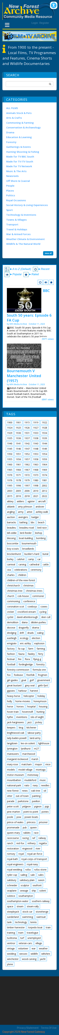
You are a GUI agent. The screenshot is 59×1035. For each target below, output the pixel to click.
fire (19, 659)
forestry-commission (18, 669)
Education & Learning (19, 137)
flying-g (37, 659)
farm (30, 648)
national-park (14, 785)
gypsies (11, 690)
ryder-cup (12, 874)
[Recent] (40, 282)
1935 (9, 438)
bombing (41, 538)
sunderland (13, 916)
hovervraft (27, 711)
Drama (10, 132)
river (38, 848)
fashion (11, 653)
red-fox (20, 843)
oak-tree (35, 790)
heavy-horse (13, 696)
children (22, 575)
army (20, 511)
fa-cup (21, 648)
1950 (9, 454)
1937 (27, 438)
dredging (11, 632)
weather (43, 948)
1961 (18, 464)
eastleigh (12, 638)
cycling (42, 611)
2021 (35, 496)
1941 (18, 443)
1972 (27, 475)
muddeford (30, 780)
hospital (31, 706)
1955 (9, 459)
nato (26, 785)
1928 (44, 427)
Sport (9, 210)
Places (10, 190)
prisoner (43, 822)
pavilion (36, 801)
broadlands (28, 548)
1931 (27, 432)
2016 (18, 496)
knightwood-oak (15, 732)
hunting (40, 711)
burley (10, 559)
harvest (34, 690)
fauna (21, 653)
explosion (39, 643)
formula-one (39, 669)
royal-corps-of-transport (34, 859)
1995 (9, 485)
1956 (18, 459)
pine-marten (13, 811)
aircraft (42, 501)
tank (9, 922)
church (10, 596)
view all (48, 253)
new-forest (13, 790)
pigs (47, 806)
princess (31, 822)
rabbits (26, 832)
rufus (28, 869)
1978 (18, 480)
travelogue (32, 932)
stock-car (27, 911)
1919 (35, 422)
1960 (9, 464)
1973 (35, 475)
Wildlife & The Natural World (23, 243)
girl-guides (12, 680)
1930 (18, 432)
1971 (18, 475)
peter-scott (13, 806)
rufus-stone (40, 869)
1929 (9, 432)
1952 (27, 454)
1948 (35, 448)
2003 (9, 490)
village (38, 943)
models (11, 769)
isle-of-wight (37, 717)
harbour (22, 690)
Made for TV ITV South (19, 161)
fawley (31, 653)
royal (21, 853)
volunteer (23, 948)
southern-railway (40, 901)
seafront (37, 885)
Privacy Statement (28, 1028)
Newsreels (12, 176)
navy (35, 785)
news (25, 790)
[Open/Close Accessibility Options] (54, 5)
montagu (41, 769)
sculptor (25, 885)
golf (32, 680)
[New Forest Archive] (29, 11)
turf (22, 937)
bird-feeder (26, 532)
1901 (18, 422)
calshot (21, 559)
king (21, 727)
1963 (35, 464)
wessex (23, 953)
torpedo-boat (35, 927)
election (36, 638)
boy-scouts (13, 548)
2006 (27, 490)
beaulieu (11, 527)
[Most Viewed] (45, 282)
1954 (44, 454)
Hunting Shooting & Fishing (22, 151)
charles (11, 575)
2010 (35, 490)
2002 (44, 485)
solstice (11, 895)
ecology (24, 638)
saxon (41, 880)
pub (25, 827)
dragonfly (24, 627)
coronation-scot (15, 606)
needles (45, 785)
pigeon (37, 806)
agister (31, 501)
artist (29, 511)
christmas (28, 585)
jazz (29, 722)
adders (20, 501)
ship (34, 890)
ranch (10, 843)
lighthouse (43, 743)
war (34, 948)
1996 (18, 485)
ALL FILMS (12, 108)
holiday (41, 696)
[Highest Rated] (51, 282)
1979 (27, 480)
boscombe (12, 543)
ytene (10, 964)
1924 (9, 427)
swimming (27, 916)
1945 (9, 448)
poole (10, 816)
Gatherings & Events (18, 146)
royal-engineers (15, 864)
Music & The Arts (16, 171)
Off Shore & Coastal (18, 180)
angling (11, 511)
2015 (9, 496)
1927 (35, 427)
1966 (18, 469)
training (11, 932)
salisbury (11, 880)
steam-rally (33, 906)
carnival (11, 564)
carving (22, 564)
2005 (18, 490)
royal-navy (32, 864)
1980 (35, 480)
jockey (38, 722)
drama (35, 627)
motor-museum (15, 774)
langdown (12, 743)
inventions (21, 717)
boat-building (26, 538)
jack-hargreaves (15, 722)
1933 (35, 432)
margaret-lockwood (17, 759)
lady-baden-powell (16, 738)
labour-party (34, 732)
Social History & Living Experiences (27, 205)
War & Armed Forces (18, 234)
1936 (18, 438)
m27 (36, 748)
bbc (33, 522)
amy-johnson (25, 506)
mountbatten (14, 780)
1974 (44, 475)
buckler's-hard (31, 553)
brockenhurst (14, 553)
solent (42, 890)
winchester (13, 959)
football (11, 664)
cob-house (23, 596)
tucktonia (12, 937)
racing (25, 838)
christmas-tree (14, 590)
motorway (32, 774)
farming (41, 648)
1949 (44, 448)
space (10, 906)
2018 (27, 496)
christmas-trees (34, 590)
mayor (38, 764)
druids (30, 632)
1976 (9, 480)
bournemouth (29, 543)
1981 (44, 480)
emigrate (12, 643)
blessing (11, 538)
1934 (44, 432)
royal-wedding (14, 869)
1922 (44, 422)
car (39, 559)
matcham (26, 764)
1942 (27, 443)
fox (8, 674)
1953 (35, 454)
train (48, 927)
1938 (35, 438)
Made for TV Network (19, 166)
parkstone (23, 801)
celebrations (20, 569)
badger (35, 517)
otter (9, 795)
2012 (44, 490)
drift (22, 632)
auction (11, 517)
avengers (23, 517)
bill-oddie (12, 532)
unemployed (34, 937)
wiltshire (45, 953)
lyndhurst (26, 748)
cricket (10, 611)
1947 (27, 448)
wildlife (34, 953)
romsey (11, 853)
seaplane (12, 890)
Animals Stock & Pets (19, 113)
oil (45, 790)
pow (19, 816)
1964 (44, 464)
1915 (27, 422)
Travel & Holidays (16, 229)
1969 (44, 469)
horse (10, 706)
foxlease (18, 674)
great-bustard (14, 685)
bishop (38, 532)
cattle (46, 564)
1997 (27, 485)
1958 (35, 459)
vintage (11, 948)
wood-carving (29, 959)
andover (40, 506)
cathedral (34, 564)
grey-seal (30, 685)
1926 (27, 427)
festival (11, 659)
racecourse (13, 838)
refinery (32, 843)
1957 (27, 459)
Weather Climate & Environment (25, 239)
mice (47, 764)
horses (20, 706)
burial (45, 553)
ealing (40, 632)
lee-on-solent (28, 743)
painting (36, 795)
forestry (40, 664)
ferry (40, 653)
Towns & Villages (16, 219)
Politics (10, 195)
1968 (35, 469)
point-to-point (30, 811)
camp (31, 559)
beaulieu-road (26, 527)
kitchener (31, 727)
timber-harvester (16, 927)
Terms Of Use (49, 1028)
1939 (44, 438)
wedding (11, 953)
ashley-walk (42, 511)
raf (33, 838)
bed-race (42, 527)
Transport (12, 224)
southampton (26, 895)
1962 (27, 464)
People (10, 185)
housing (43, 706)
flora (27, 659)
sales (41, 874)
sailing (23, 874)
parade (10, 801)
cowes (43, 606)
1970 (9, 475)
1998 (35, 485)
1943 (35, 443)
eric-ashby (25, 643)
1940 (9, 443)
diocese (11, 627)
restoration (13, 848)
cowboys (32, 606)
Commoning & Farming (20, 122)
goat (23, 680)
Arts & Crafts (14, 117)
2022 (44, 496)
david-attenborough (27, 617)
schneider (12, 885)
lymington (12, 748)
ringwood (27, 848)
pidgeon (26, 806)
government (43, 680)
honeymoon (40, 701)
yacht (43, 959)
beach (41, 522)
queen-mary (13, 832)
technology (21, 922)
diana (25, 622)
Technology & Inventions (21, 214)
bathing (23, 522)
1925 (18, 427)
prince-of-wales (15, 822)
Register (44, 23)
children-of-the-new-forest (21, 580)
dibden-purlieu (38, 622)
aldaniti (11, 506)
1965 (9, 469)
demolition (12, 622)
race (36, 832)
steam (20, 906)
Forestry (11, 142)
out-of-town (22, 795)
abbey (10, 501)
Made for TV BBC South (20, 156)
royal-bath (12, 859)
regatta (43, 843)
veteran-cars (25, 943)
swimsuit (41, 916)
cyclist (10, 617)
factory (11, 648)
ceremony (36, 569)
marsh (34, 759)
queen (33, 827)
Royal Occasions (16, 200)
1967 (27, 469)
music (43, 780)
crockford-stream (26, 611)
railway (42, 838)
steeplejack (13, 911)
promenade (13, 827)
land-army (35, 738)
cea (9, 569)
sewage (24, 890)
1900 (9, 422)
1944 (44, 443)
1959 (44, 459)
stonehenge (42, 911)
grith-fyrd (43, 685)
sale (32, 874)
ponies (45, 811)
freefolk (30, 674)
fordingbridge (26, 664)
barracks (11, 522)
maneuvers (13, 753)
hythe (10, 717)
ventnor (11, 943)
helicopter (29, 696)
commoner (38, 596)
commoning (13, 601)
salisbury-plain (27, 880)
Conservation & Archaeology (23, 127)
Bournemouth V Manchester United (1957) (24, 375)
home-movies (22, 701)
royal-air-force (34, 853)
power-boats (31, 816)
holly (9, 701)
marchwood (28, 753)
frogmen (42, 674)
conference (29, 601)
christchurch (13, 585)
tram (20, 932)
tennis (33, 922)
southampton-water (17, 901)
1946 (18, 448)
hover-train (13, 711)
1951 (18, 454)
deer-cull (45, 617)
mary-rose (12, 764)
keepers (11, 727)
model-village (25, 769)
